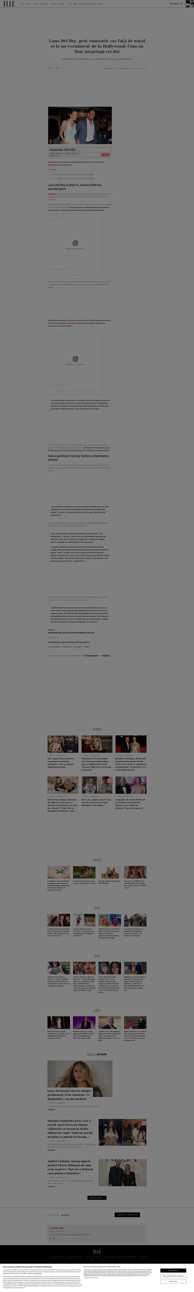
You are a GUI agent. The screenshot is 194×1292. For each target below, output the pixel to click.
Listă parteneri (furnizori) (91, 1277)
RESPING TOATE (173, 1281)
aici (64, 1282)
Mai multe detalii (37, 1273)
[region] (97, 1278)
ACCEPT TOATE (173, 1270)
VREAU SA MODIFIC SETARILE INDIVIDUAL (173, 1276)
